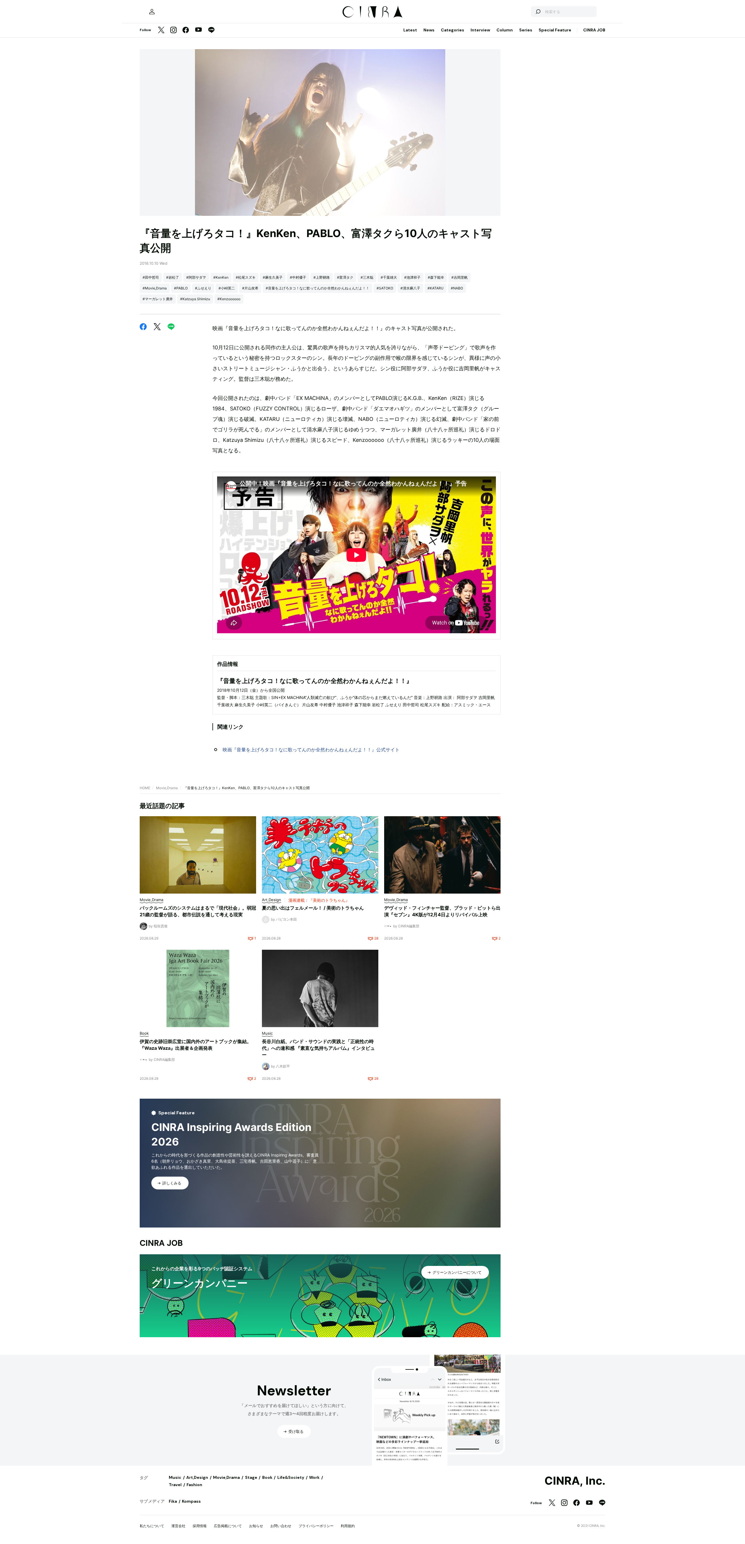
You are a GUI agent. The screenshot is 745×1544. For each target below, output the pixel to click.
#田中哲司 (151, 277)
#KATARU (436, 288)
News (428, 30)
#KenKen (220, 277)
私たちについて (152, 1526)
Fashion (194, 1485)
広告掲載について (228, 1526)
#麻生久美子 (273, 277)
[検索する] (537, 11)
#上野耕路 (321, 277)
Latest (410, 30)
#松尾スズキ (246, 277)
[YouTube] (198, 30)
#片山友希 (250, 288)
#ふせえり (203, 288)
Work (314, 1477)
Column (504, 30)
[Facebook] (185, 30)
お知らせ (256, 1526)
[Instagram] (173, 30)
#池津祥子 (412, 277)
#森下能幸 (436, 277)
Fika (173, 1501)
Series (525, 30)
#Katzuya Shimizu (195, 299)
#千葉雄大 (389, 277)
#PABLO (181, 288)
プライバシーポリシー (316, 1526)
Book (267, 1477)
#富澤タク (345, 277)
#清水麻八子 (410, 288)
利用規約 (348, 1526)
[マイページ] (151, 11)
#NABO (457, 288)
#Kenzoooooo (228, 299)
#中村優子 (298, 277)
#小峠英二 (227, 288)
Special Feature (555, 30)
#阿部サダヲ (196, 277)
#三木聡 (367, 277)
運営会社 (178, 1526)
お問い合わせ (280, 1526)
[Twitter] (161, 30)
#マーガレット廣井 (158, 299)
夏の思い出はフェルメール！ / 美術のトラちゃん (313, 908)
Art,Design (197, 1477)
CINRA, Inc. (574, 1480)
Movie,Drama (167, 788)
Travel (175, 1485)
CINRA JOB (594, 30)
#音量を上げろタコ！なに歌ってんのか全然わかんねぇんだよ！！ (317, 288)
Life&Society (290, 1477)
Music (175, 1477)
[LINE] (211, 30)
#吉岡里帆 (459, 277)
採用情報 (200, 1526)
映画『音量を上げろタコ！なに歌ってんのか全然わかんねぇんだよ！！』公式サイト (311, 750)
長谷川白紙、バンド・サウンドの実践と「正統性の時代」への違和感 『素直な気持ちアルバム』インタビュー (318, 1048)
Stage (251, 1477)
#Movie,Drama (155, 288)
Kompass (191, 1501)
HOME (145, 788)
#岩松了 (172, 277)
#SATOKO (385, 288)
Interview (480, 30)
